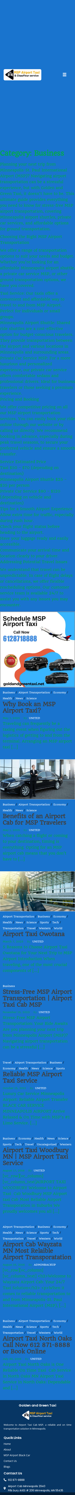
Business (9, 692)
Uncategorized (46, 1144)
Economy (59, 692)
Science (31, 698)
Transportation (13, 928)
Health (7, 698)
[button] (64, 74)
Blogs (7, 1466)
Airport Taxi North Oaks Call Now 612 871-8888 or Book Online (37, 1345)
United (34, 718)
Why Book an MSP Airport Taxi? (29, 707)
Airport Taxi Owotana (34, 934)
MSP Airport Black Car (17, 1455)
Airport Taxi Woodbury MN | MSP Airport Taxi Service (35, 1156)
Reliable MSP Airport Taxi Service (32, 1077)
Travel (31, 928)
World (58, 928)
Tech (55, 922)
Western (44, 928)
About (7, 1449)
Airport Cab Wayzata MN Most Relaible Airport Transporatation (37, 1251)
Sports (44, 922)
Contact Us (10, 1461)
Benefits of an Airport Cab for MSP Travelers (34, 819)
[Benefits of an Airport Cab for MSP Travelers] (37, 779)
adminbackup (45, 1264)
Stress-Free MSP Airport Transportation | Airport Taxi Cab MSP (37, 998)
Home (7, 1444)
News (19, 698)
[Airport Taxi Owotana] (37, 891)
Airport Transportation (34, 692)
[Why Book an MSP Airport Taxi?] (37, 649)
